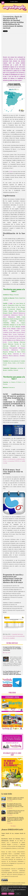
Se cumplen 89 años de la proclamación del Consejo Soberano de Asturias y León (15, 805)
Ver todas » (13, 826)
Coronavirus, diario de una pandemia (15, 636)
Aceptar (4, 893)
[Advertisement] (14, 44)
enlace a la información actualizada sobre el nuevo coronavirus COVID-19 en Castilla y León (14, 461)
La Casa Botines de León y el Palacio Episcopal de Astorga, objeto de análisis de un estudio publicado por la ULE (12, 663)
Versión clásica (14, 1)
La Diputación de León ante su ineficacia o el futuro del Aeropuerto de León (15, 812)
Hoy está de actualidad (9, 638)
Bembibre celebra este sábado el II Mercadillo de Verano (15, 798)
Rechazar (11, 893)
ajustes (12, 891)
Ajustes (17, 893)
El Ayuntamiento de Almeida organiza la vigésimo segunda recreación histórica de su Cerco (15, 819)
